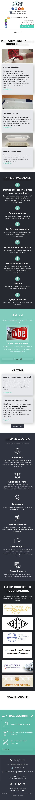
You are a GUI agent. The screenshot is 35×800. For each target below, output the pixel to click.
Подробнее (7, 89)
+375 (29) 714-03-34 (19, 13)
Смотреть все (17, 426)
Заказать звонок (26, 27)
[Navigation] (17, 32)
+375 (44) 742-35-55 (19, 11)
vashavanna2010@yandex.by (19, 17)
